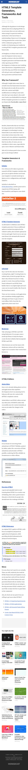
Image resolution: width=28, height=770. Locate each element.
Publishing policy (13, 759)
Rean (4, 20)
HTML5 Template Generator (11, 222)
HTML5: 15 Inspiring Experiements (15, 601)
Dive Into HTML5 (7, 487)
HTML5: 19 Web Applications (13, 604)
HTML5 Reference (8, 526)
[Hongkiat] (14, 2)
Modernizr (5, 329)
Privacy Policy (19, 759)
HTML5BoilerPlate (7, 186)
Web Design (10, 20)
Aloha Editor (6, 384)
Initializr (4, 166)
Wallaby (4, 441)
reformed (5, 269)
